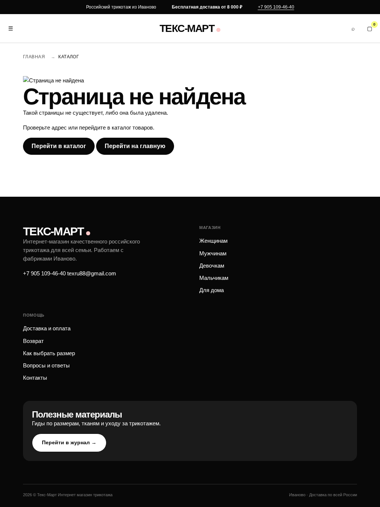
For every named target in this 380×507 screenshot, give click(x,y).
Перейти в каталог (59, 146)
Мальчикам (213, 278)
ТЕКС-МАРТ (187, 28)
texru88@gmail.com (91, 273)
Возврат (33, 341)
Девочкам (211, 265)
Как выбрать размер (49, 353)
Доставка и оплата (47, 328)
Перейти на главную (135, 146)
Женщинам (213, 241)
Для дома (211, 290)
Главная (34, 56)
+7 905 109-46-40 (276, 7)
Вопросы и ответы (46, 365)
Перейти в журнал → (69, 442)
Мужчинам (212, 253)
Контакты (35, 377)
